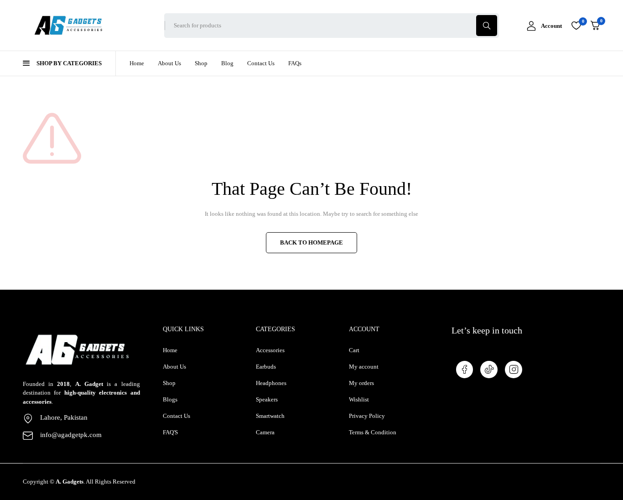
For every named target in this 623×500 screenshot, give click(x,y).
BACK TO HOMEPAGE (311, 242)
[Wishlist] (576, 26)
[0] (595, 25)
